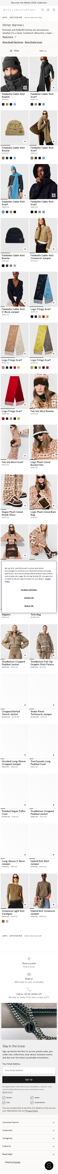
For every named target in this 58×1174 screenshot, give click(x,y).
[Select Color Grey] (35, 316)
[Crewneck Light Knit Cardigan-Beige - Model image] (15, 891)
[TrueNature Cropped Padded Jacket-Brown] (15, 641)
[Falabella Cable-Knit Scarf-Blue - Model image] (15, 181)
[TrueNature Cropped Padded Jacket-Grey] (43, 791)
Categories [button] (7, 1138)
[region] (28, 587)
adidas (36, 1098)
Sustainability (39, 1102)
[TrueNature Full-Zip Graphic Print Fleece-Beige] (43, 641)
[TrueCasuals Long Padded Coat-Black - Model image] (43, 741)
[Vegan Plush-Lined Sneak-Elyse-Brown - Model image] (15, 492)
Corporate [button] (7, 1130)
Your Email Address (11, 1064)
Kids (8, 1102)
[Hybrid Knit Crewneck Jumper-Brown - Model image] (43, 891)
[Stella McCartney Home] (19, 9)
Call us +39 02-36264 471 (29, 994)
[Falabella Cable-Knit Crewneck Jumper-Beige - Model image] (43, 235)
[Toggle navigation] (54, 10)
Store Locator (29, 963)
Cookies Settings (29, 590)
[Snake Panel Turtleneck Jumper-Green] (43, 691)
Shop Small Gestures (12, 42)
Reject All (29, 606)
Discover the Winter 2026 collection (29, 3)
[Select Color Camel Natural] (39, 316)
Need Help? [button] (7, 1154)
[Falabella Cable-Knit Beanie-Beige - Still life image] (15, 127)
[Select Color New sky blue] (14, 104)
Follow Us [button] (6, 1146)
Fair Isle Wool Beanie (42, 411)
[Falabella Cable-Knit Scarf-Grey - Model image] (43, 74)
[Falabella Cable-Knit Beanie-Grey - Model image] (15, 74)
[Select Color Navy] (11, 104)
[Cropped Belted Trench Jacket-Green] (15, 691)
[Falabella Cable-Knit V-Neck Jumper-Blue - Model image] (15, 289)
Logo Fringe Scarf (41, 309)
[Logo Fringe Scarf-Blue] (43, 289)
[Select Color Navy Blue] (32, 316)
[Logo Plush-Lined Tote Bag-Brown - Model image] (15, 541)
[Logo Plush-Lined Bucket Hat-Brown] (43, 442)
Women (9, 1098)
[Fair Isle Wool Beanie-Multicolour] (43, 391)
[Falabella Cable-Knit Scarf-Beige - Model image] (43, 127)
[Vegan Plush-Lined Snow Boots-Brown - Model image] (43, 541)
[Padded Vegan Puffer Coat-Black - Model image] (15, 791)
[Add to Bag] (25, 87)
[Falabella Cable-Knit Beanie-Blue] (15, 235)
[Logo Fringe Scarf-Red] (15, 391)
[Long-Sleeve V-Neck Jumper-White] (15, 841)
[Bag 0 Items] (48, 9)
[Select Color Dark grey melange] (3, 104)
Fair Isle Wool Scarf (12, 462)
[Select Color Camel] (7, 104)
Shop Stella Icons (33, 42)
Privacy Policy (32, 1111)
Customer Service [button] (10, 1123)
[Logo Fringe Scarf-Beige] (15, 340)
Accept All (29, 598)
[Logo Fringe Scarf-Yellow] (43, 340)
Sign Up (28, 1080)
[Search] (42, 10)
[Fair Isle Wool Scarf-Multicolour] (15, 442)
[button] (49, 1165)
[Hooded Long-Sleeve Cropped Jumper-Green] (15, 741)
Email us (29, 979)
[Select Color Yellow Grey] (47, 316)
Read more (7, 1092)
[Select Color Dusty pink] (7, 921)
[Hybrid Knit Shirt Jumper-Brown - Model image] (43, 841)
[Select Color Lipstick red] (43, 316)
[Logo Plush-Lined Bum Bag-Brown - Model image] (43, 492)
